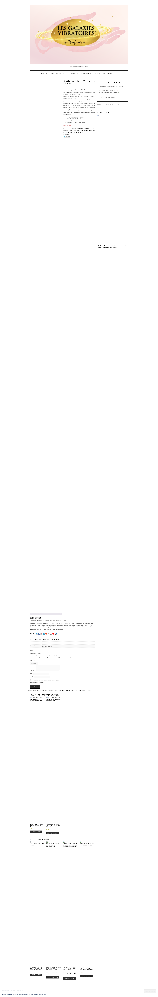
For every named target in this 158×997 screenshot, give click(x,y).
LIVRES (93, 128)
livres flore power (71, 132)
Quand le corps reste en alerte (107, 97)
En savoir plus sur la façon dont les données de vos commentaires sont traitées (72, 690)
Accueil (43, 73)
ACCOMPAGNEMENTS (58, 73)
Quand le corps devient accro (107, 95)
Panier (126, 3)
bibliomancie (73, 130)
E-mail (31, 676)
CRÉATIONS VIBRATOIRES (103, 73)
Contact (99, 3)
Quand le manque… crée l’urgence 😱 (109, 92)
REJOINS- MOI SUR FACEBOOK (108, 105)
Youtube (51, 3)
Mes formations (118, 3)
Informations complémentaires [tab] (47, 614)
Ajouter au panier (36, 831)
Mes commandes (107, 3)
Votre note (32, 660)
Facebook (45, 3)
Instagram (33, 3)
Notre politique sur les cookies (40, 994)
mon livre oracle (79, 132)
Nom (31, 673)
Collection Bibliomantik (84, 128)
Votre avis (32, 670)
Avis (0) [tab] (59, 614)
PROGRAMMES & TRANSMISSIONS (80, 73)
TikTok (39, 3)
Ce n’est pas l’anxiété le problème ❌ (108, 90)
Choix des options (52, 977)
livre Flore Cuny (88, 130)
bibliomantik (80, 130)
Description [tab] (34, 614)
